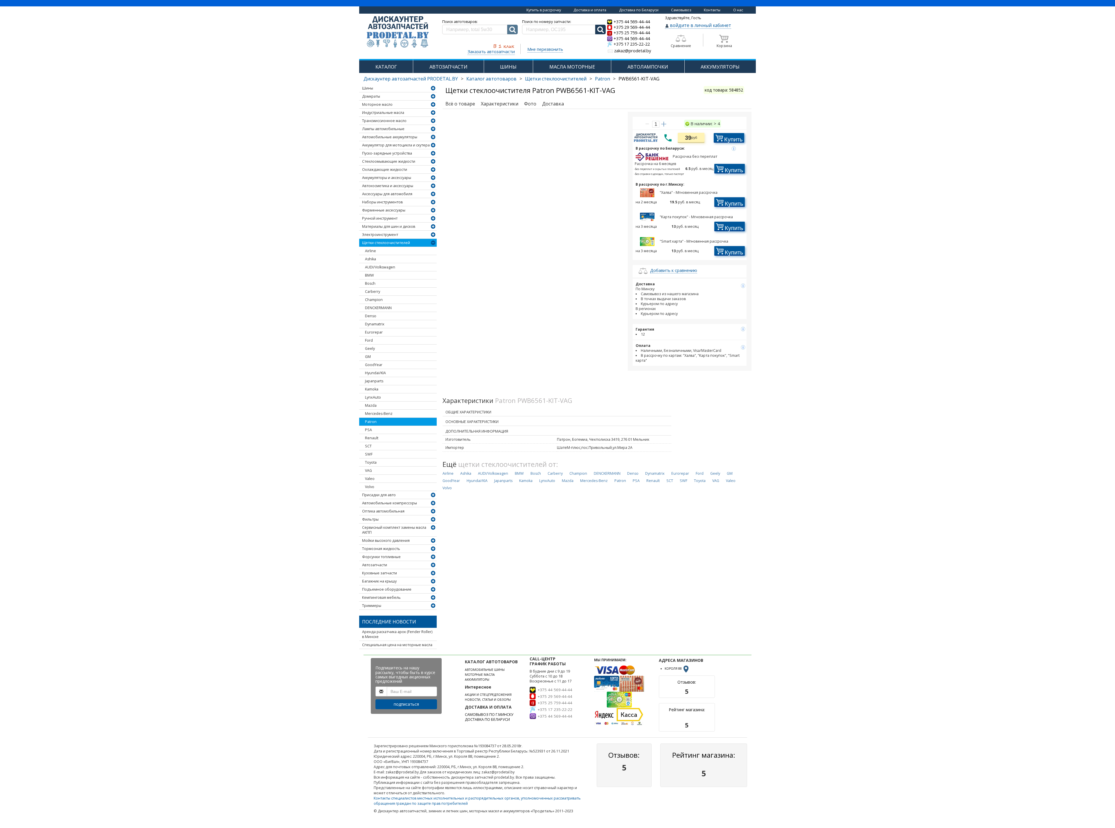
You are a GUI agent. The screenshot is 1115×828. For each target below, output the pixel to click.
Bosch (370, 283)
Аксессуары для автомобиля (387, 193)
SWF (369, 454)
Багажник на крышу (379, 581)
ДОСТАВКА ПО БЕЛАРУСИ (487, 719)
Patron (602, 79)
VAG (368, 470)
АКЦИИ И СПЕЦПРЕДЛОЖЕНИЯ (488, 695)
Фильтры (370, 519)
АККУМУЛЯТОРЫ (720, 66)
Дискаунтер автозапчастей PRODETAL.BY (411, 79)
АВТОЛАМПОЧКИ (647, 66)
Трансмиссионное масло (384, 120)
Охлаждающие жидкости (384, 169)
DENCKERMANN (378, 307)
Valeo (370, 478)
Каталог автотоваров (491, 79)
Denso (370, 315)
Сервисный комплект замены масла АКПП (394, 530)
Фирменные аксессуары (383, 210)
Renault (371, 437)
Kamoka (371, 389)
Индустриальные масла (383, 112)
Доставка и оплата (589, 10)
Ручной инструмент (380, 218)
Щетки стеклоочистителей (556, 79)
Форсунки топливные (381, 556)
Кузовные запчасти (379, 573)
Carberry (372, 291)
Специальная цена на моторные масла (397, 644)
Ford (369, 340)
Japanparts (374, 381)
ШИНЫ (508, 66)
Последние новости (389, 622)
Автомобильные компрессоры (389, 503)
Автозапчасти (374, 564)
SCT (368, 446)
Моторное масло (377, 104)
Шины (367, 88)
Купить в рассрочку (543, 10)
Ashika (370, 259)
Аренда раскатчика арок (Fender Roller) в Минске (397, 634)
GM (368, 356)
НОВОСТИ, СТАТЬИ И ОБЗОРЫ (488, 700)
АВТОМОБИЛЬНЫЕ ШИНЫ (485, 670)
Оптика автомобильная (383, 511)
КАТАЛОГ (386, 66)
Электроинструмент (380, 234)
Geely (370, 348)
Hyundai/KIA (375, 372)
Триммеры (371, 605)
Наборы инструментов (382, 202)
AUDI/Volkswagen (380, 267)
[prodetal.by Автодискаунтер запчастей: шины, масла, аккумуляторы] (397, 32)
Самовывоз (681, 10)
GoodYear (373, 364)
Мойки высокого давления (386, 540)
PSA (368, 429)
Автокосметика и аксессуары (387, 185)
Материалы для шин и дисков (388, 226)
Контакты (712, 10)
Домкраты (371, 96)
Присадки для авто (379, 494)
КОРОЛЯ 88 (674, 668)
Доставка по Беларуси (639, 10)
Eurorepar (374, 332)
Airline (370, 250)
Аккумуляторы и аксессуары (386, 177)
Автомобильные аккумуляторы (389, 137)
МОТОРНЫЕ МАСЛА (480, 675)
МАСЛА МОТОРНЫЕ (572, 66)
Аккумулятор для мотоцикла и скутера (396, 145)
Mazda (371, 405)
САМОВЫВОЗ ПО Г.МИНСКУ (489, 714)
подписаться (406, 704)
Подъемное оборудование (386, 589)
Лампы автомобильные (383, 128)
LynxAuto (373, 397)
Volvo (369, 486)
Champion (374, 299)
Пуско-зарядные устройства (387, 153)
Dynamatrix (374, 324)
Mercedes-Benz (379, 413)
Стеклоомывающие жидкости (388, 161)
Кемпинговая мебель (381, 597)
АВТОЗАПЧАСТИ (448, 66)
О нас (738, 10)
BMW (369, 275)
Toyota (371, 462)
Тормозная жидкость (381, 548)
